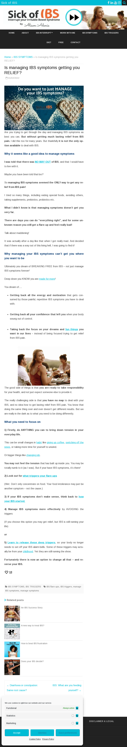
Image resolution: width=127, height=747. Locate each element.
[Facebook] (108, 2)
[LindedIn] (111, 2)
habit (39, 442)
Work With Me (67, 33)
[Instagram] (119, 2)
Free (61, 42)
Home (12, 33)
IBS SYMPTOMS (89, 33)
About (25, 33)
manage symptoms (29, 590)
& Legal (109, 721)
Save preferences (68, 732)
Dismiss (42, 732)
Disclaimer (96, 721)
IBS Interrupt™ (44, 33)
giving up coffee (55, 442)
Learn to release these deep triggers (31, 542)
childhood (28, 551)
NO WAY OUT (43, 162)
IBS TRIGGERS (111, 33)
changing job (33, 455)
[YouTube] (115, 2)
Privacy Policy (48, 739)
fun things (71, 329)
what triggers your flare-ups (40, 476)
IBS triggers (66, 586)
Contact (75, 42)
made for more (47, 279)
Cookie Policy (35, 739)
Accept (16, 732)
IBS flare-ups (52, 586)
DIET (49, 42)
